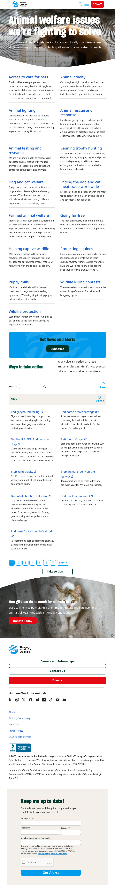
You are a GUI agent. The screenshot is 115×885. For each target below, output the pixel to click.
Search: (13, 386)
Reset (103, 387)
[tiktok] (50, 699)
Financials (14, 724)
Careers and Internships (57, 661)
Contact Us (57, 671)
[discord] (64, 699)
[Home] (20, 649)
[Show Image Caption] (112, 53)
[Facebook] (30, 699)
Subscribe (57, 349)
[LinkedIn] (44, 699)
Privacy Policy (16, 730)
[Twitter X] (24, 699)
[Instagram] (17, 699)
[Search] (81, 4)
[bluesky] (37, 699)
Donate (97, 4)
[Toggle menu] (86, 4)
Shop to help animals (20, 737)
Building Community (19, 718)
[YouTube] (57, 699)
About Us (14, 712)
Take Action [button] (55, 571)
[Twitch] (10, 699)
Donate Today (22, 621)
